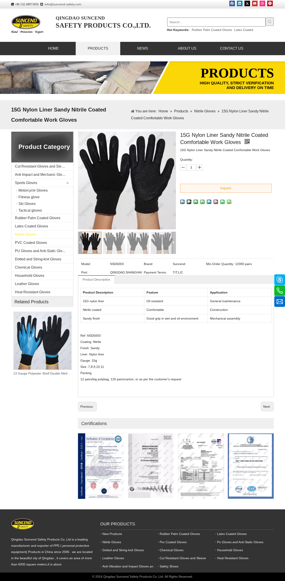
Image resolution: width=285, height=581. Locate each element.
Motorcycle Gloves (33, 190)
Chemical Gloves (28, 267)
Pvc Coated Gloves (173, 542)
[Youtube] (255, 3)
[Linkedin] (239, 3)
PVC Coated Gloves (31, 243)
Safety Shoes (169, 566)
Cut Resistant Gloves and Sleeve (41, 166)
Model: (86, 264)
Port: (84, 272)
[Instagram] (262, 3)
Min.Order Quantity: (220, 264)
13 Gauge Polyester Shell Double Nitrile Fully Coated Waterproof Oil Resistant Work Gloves (42, 373)
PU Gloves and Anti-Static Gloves (41, 251)
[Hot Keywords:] (270, 22)
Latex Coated (243, 30)
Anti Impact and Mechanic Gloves (41, 174)
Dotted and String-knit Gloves (38, 259)
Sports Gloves (26, 183)
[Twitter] (247, 3)
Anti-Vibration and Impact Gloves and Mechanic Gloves (141, 566)
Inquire (225, 188)
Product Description (96, 279)
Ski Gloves (27, 204)
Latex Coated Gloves (31, 226)
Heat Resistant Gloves (32, 292)
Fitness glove (29, 197)
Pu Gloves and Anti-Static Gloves (240, 542)
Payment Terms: (155, 272)
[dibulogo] (22, 524)
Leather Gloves (27, 284)
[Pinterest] (270, 3)
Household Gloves (29, 275)
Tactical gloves (30, 210)
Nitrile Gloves (25, 234)
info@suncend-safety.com (63, 4)
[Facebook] (232, 3)
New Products (112, 534)
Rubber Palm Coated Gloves (212, 30)
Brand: (148, 264)
